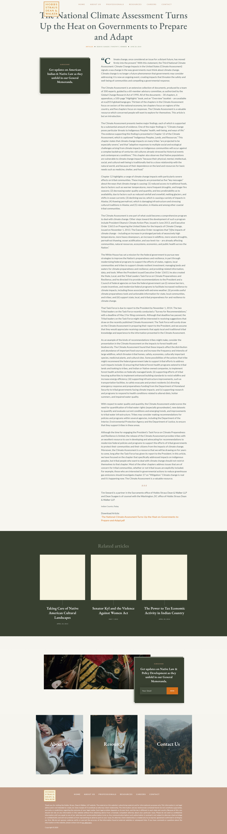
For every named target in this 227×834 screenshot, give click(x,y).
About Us (95, 4)
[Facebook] (177, 794)
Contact (167, 4)
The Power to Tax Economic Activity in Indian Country (164, 610)
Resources (135, 4)
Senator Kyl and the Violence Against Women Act (113, 610)
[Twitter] (182, 794)
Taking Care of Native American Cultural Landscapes (62, 613)
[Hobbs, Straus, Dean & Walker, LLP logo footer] (50, 791)
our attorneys (87, 823)
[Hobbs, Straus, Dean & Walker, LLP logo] (51, 3)
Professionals (115, 4)
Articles (89, 46)
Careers (152, 4)
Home (82, 4)
